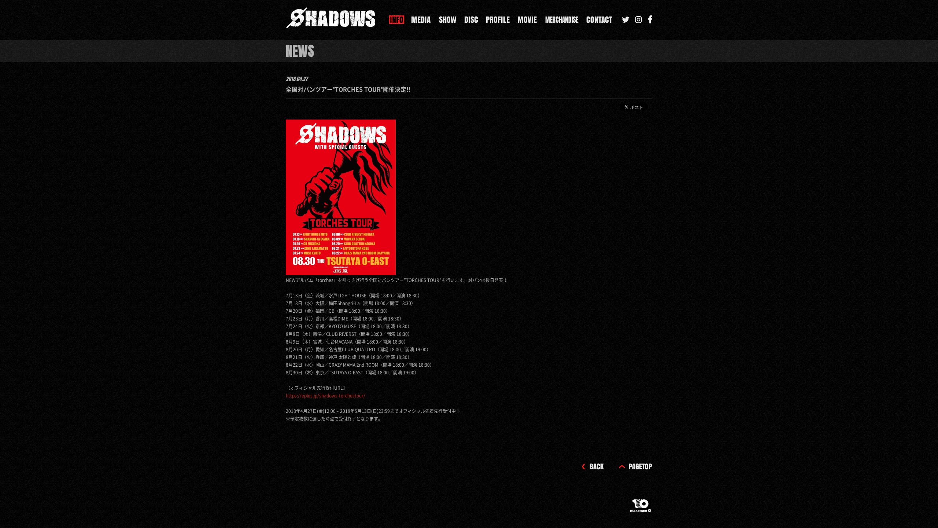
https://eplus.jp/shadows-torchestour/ (325, 395)
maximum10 (641, 508)
